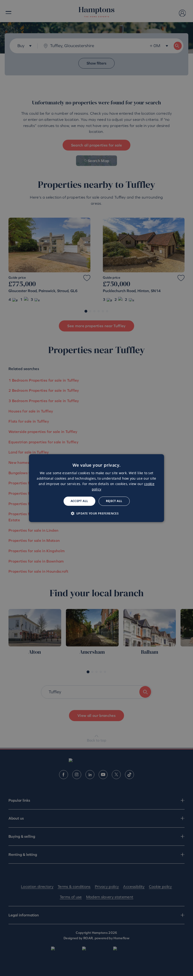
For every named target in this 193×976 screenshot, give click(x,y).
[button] (96, 513)
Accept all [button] (79, 501)
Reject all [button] (114, 501)
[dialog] (96, 488)
